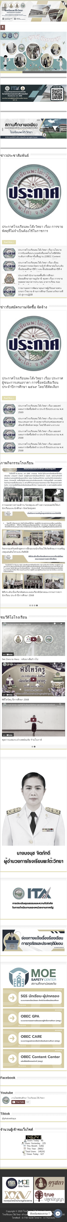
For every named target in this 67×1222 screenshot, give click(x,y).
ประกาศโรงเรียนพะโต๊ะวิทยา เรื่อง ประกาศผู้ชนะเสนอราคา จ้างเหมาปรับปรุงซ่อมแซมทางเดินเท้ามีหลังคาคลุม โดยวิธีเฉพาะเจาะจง (41, 421)
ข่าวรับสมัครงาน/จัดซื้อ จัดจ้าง (23, 307)
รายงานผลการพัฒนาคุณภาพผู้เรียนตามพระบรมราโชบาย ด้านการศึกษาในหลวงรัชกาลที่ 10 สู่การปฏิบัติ (40, 291)
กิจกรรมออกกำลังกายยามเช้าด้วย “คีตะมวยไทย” (25, 739)
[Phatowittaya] (33, 11)
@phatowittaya (9, 1118)
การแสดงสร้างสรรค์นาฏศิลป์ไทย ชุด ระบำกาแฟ (26, 659)
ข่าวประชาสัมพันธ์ (14, 155)
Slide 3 (56, 72)
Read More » (9, 242)
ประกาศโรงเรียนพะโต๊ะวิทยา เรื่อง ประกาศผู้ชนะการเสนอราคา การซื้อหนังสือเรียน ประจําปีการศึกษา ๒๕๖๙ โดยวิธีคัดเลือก (32, 383)
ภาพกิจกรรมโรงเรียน (16, 463)
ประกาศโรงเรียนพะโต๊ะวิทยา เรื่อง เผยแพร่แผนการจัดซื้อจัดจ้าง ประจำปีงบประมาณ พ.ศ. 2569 (41, 409)
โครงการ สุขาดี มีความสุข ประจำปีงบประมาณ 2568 (28, 699)
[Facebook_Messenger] (58, 1213)
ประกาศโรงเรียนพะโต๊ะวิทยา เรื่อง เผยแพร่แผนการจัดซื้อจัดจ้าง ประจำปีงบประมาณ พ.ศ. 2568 (41, 434)
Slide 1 (11, 72)
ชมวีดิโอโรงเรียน (13, 617)
